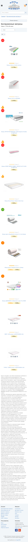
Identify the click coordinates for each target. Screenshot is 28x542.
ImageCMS (18, 540)
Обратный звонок (5, 527)
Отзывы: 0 (17, 96)
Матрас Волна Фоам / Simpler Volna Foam (14, 200)
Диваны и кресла (5, 513)
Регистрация (4, 524)
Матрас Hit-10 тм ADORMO (14, 98)
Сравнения (3, 526)
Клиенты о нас (18, 511)
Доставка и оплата (19, 510)
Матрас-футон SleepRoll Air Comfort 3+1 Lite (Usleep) (14, 234)
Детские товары (4, 515)
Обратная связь (18, 527)
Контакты (17, 518)
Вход (2, 522)
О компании (17, 508)
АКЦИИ (2, 516)
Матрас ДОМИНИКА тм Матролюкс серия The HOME (14, 300)
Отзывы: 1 (17, 63)
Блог (16, 513)
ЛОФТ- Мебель (4, 518)
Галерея (17, 515)
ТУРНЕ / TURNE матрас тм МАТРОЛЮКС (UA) (14, 367)
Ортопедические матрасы (13, 16)
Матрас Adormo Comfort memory (14, 65)
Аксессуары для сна (5, 510)
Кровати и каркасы (5, 511)
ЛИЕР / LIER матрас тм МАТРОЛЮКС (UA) (14, 334)
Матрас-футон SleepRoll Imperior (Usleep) (14, 267)
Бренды (16, 516)
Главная (3, 16)
